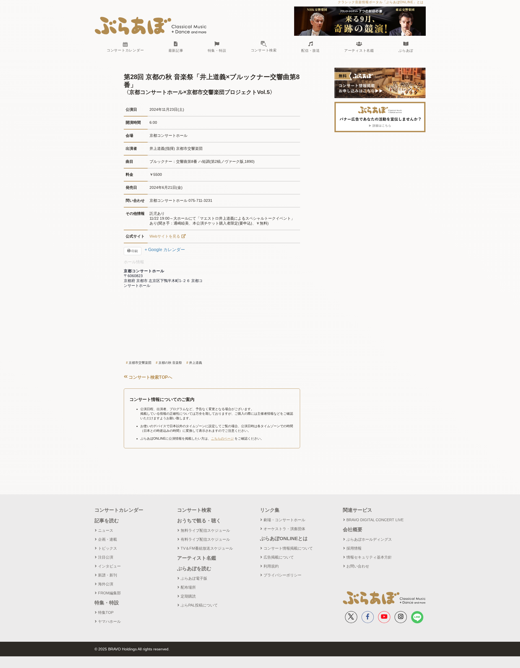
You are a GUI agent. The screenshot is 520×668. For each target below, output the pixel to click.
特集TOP (105, 612)
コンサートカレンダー (119, 510)
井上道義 (195, 363)
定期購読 (188, 596)
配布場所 (188, 587)
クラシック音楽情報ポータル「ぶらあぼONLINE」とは (381, 2)
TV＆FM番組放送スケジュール (207, 548)
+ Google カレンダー (165, 249)
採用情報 (354, 548)
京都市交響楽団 (140, 363)
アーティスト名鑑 (196, 558)
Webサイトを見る (165, 236)
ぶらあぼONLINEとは (284, 538)
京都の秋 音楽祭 (170, 363)
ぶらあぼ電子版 (194, 578)
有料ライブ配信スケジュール (205, 539)
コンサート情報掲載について (288, 548)
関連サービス (357, 510)
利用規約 (271, 566)
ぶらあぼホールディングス (369, 539)
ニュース (105, 530)
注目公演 (105, 557)
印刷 (134, 251)
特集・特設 (107, 602)
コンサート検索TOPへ (150, 377)
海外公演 (105, 584)
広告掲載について (279, 557)
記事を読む (107, 520)
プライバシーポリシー (282, 575)
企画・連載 (107, 539)
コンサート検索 (194, 510)
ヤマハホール (109, 621)
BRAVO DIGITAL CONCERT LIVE (375, 520)
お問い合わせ (357, 566)
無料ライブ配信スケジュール (205, 530)
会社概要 (352, 529)
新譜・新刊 (107, 575)
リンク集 (270, 510)
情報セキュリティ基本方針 (369, 557)
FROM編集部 (109, 593)
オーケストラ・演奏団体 (284, 529)
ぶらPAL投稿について (199, 605)
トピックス (107, 548)
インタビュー (109, 566)
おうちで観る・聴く (199, 520)
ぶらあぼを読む (194, 568)
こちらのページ (222, 438)
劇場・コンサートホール (284, 520)
